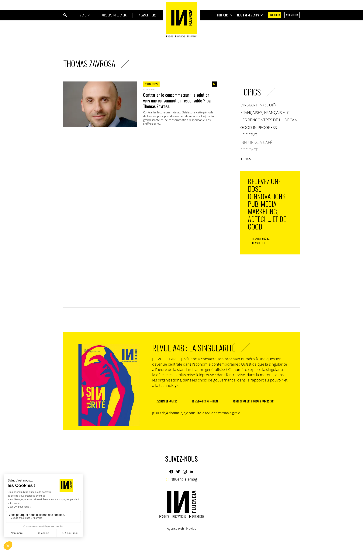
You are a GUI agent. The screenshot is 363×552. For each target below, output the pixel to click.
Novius (191, 528)
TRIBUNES (151, 84)
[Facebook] (171, 472)
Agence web (175, 528)
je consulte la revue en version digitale (212, 413)
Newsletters (148, 15)
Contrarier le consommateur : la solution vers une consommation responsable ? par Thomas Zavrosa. (177, 100)
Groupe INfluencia (114, 15)
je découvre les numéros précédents (254, 401)
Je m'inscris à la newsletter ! (261, 241)
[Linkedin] (192, 472)
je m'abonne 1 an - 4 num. (205, 401)
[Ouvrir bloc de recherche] (65, 15)
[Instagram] (185, 472)
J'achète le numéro (167, 401)
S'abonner (275, 15)
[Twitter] (178, 472)
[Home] (181, 19)
